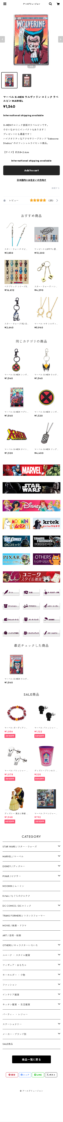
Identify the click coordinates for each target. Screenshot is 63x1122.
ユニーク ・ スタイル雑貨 (16, 955)
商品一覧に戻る (31, 1059)
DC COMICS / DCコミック (17, 905)
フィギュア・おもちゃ (14, 965)
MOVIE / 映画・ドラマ (14, 925)
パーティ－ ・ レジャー (15, 1014)
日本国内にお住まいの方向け (31, 180)
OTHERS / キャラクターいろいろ (20, 945)
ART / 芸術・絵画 (12, 935)
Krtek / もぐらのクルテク (16, 895)
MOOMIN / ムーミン (13, 886)
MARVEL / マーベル (13, 856)
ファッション (10, 984)
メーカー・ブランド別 (14, 1034)
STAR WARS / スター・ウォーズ (20, 846)
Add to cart (31, 170)
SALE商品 (8, 1044)
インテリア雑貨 (11, 994)
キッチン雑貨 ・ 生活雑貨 (16, 1004)
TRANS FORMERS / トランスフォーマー (24, 915)
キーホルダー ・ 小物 (14, 974)
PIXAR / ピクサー (12, 876)
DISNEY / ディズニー (14, 866)
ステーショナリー (12, 1024)
